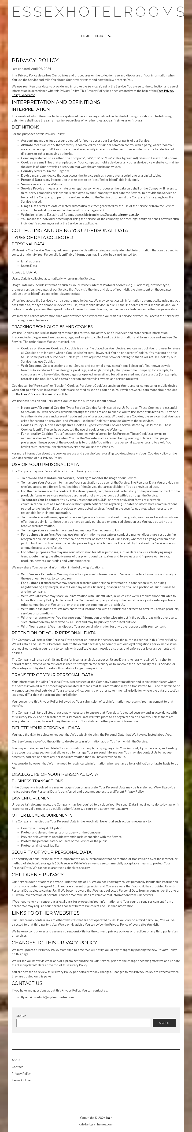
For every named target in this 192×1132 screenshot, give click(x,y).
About (16, 1060)
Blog (99, 36)
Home (85, 36)
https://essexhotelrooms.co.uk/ (117, 214)
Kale (109, 1118)
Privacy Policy (21, 1073)
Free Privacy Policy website (39, 394)
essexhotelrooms (99, 12)
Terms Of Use (21, 1080)
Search (21, 1015)
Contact (17, 1067)
